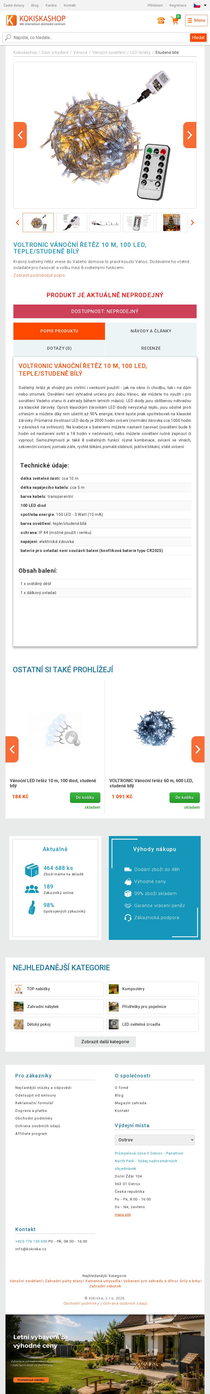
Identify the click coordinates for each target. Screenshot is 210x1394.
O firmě (121, 1088)
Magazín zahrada (131, 1103)
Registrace (178, 5)
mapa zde (123, 1214)
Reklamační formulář (34, 1103)
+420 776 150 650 (31, 1241)
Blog (35, 5)
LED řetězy (140, 52)
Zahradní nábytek (105, 1286)
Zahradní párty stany (64, 1281)
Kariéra (51, 5)
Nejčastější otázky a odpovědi (43, 1088)
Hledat (198, 37)
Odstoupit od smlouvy (35, 1095)
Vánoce (80, 52)
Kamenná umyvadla (103, 1281)
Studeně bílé (167, 52)
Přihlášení (155, 5)
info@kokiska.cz (30, 1249)
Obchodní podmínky (33, 1118)
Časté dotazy (14, 5)
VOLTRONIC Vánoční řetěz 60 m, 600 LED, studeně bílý (151, 783)
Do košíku (85, 797)
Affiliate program (31, 1134)
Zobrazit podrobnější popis (39, 275)
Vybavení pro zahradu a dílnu (150, 1281)
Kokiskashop (25, 52)
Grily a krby (190, 1281)
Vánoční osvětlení (109, 52)
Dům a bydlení (55, 52)
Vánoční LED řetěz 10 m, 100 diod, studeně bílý (53, 783)
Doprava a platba (31, 1111)
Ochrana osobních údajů (37, 1126)
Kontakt (70, 5)
